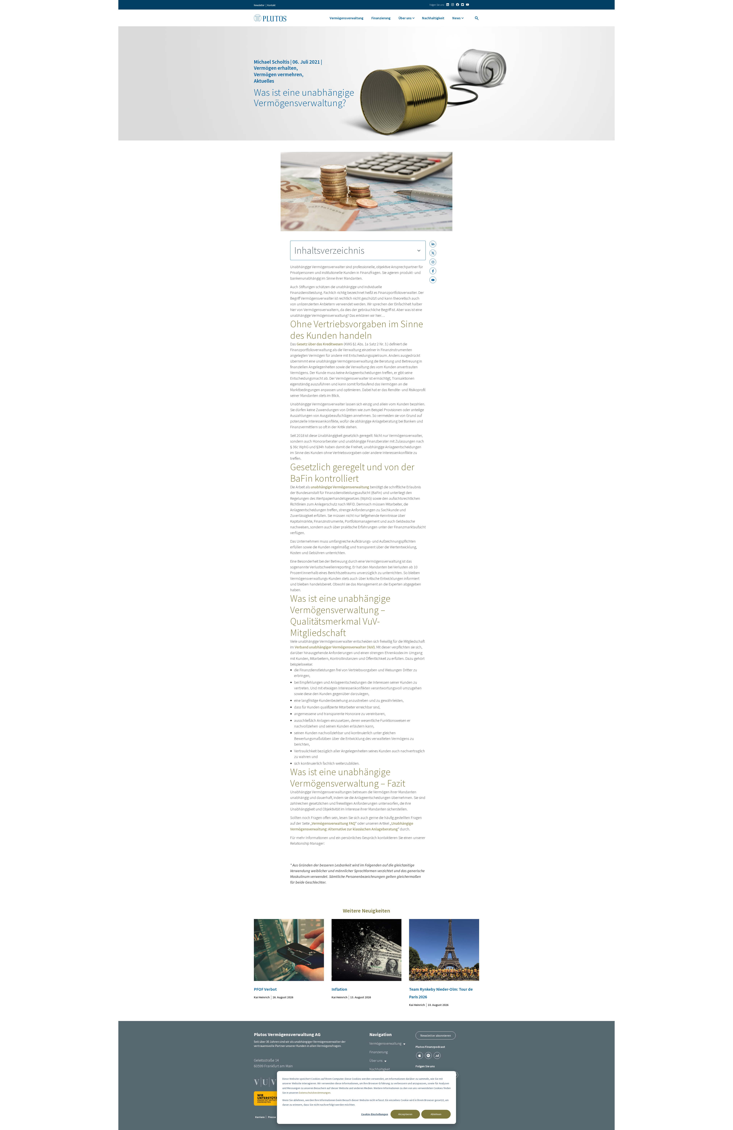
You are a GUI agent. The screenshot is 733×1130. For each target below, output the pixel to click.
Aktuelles (264, 81)
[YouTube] (467, 4)
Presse (272, 1117)
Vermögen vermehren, (278, 74)
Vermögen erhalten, (276, 68)
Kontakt (271, 5)
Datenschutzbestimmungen (314, 1092)
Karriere (260, 1117)
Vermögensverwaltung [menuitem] (346, 18)
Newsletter (259, 5)
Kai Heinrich (262, 997)
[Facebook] (457, 4)
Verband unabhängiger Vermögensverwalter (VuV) (335, 647)
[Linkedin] (448, 4)
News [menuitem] (456, 18)
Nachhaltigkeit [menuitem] (433, 18)
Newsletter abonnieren (435, 1035)
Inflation (339, 989)
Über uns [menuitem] (405, 18)
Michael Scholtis (272, 62)
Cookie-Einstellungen (374, 1114)
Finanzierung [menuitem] (381, 18)
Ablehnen (436, 1114)
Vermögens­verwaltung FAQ (333, 823)
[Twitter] (462, 4)
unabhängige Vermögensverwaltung (340, 486)
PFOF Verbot (265, 989)
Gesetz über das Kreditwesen (320, 344)
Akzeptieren (405, 1114)
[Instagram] (452, 4)
